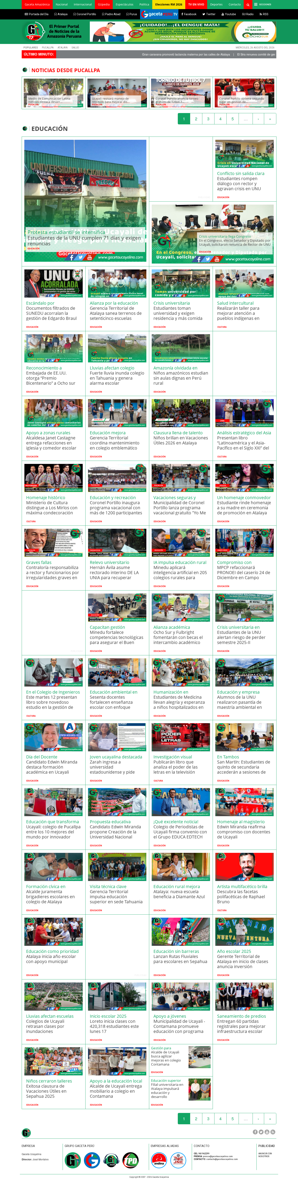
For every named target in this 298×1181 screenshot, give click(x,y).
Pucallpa (48, 47)
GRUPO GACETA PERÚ (79, 1146)
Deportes (216, 4)
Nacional (62, 4)
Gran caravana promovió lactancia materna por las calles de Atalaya (120, 54)
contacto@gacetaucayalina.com (222, 1159)
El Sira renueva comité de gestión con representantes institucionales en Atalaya (222, 54)
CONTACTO (201, 1146)
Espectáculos (124, 4)
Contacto (235, 4)
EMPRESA (28, 1146)
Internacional (83, 4)
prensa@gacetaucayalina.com (218, 1156)
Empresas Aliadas (165, 1146)
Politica (144, 4)
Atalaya (63, 47)
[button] (37, 4)
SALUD (75, 47)
